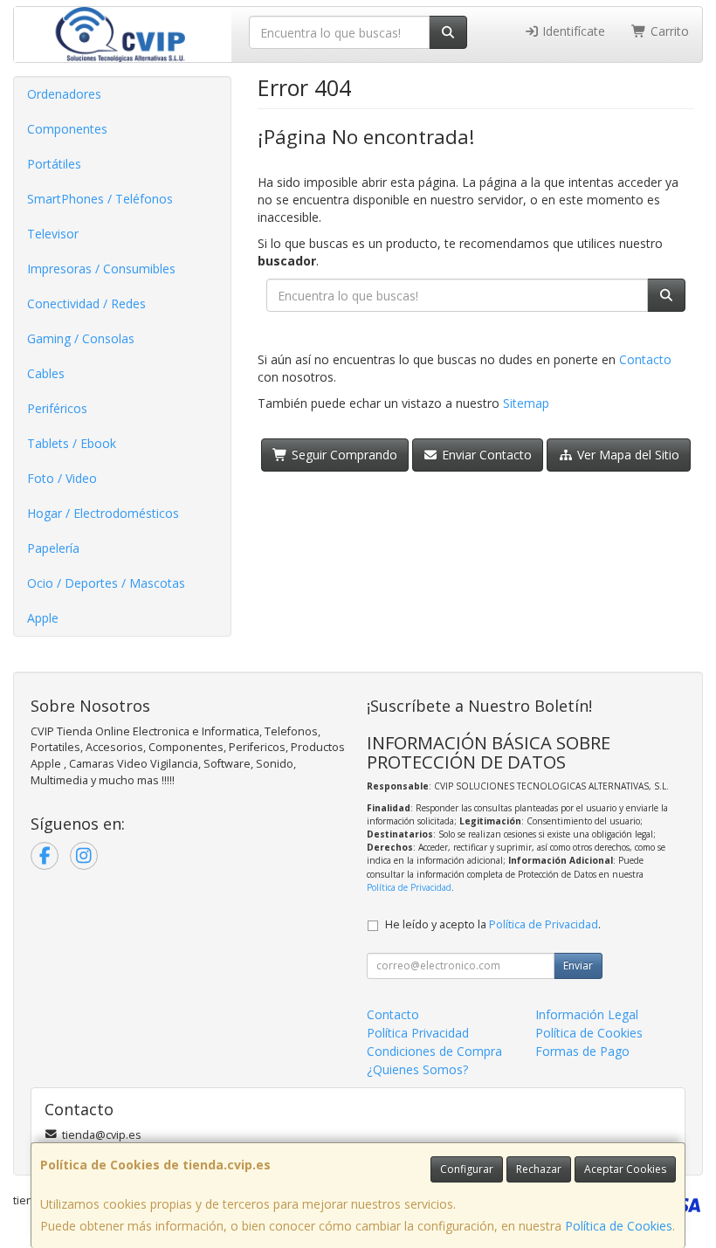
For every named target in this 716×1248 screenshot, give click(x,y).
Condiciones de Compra (434, 1051)
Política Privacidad (418, 1032)
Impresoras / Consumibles (101, 268)
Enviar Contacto (485, 454)
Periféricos (57, 408)
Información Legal (586, 1014)
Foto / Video (62, 478)
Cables (46, 373)
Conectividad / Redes (86, 303)
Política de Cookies (618, 1225)
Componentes (67, 129)
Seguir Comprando (342, 454)
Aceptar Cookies (625, 1169)
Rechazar (538, 1169)
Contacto (645, 359)
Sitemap (526, 403)
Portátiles (54, 163)
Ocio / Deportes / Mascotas (106, 583)
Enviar (578, 965)
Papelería (53, 548)
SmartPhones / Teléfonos (100, 198)
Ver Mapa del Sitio (626, 454)
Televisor (53, 233)
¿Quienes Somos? (417, 1069)
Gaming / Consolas (80, 338)
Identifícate (572, 31)
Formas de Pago (582, 1051)
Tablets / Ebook (71, 443)
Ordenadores (64, 94)
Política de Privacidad (409, 887)
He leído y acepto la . (493, 924)
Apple (43, 618)
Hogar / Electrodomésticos (103, 513)
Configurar (466, 1169)
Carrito (668, 31)
